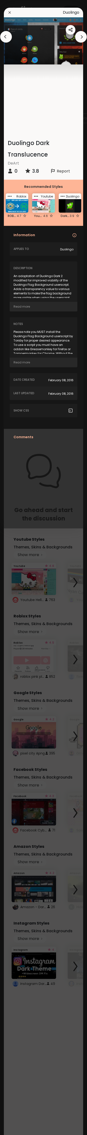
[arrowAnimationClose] (6, 37)
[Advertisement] (19, 567)
